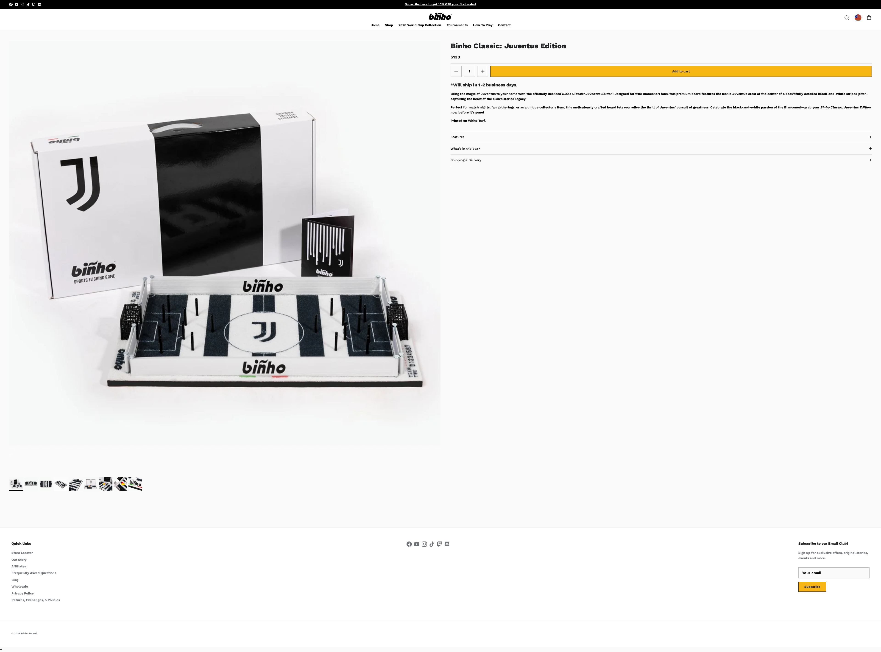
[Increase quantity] (482, 71)
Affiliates (18, 566)
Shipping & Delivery (466, 160)
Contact (504, 25)
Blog (15, 580)
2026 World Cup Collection (420, 25)
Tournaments (457, 25)
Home (375, 25)
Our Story (19, 559)
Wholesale (19, 586)
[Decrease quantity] (456, 71)
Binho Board (29, 633)
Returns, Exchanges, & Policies (35, 600)
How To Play (483, 25)
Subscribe (812, 586)
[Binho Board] (440, 16)
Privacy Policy (22, 593)
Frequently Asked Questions (33, 573)
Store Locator (22, 553)
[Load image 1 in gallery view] (224, 256)
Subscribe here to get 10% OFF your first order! (440, 4)
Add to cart (681, 71)
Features (457, 137)
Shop (389, 25)
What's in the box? (465, 148)
